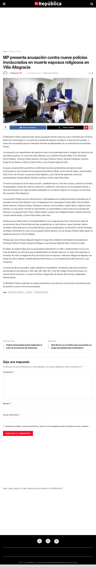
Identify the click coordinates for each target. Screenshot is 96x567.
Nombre (7, 403)
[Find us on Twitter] (56, 541)
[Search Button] (91, 4)
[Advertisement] (48, 28)
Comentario (9, 372)
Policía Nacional (41, 292)
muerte (29, 292)
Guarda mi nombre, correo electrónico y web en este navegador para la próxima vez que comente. (47, 426)
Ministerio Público (15, 51)
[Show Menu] (4, 4)
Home (5, 51)
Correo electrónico (12, 415)
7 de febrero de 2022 (33, 73)
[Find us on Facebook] (39, 541)
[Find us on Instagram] (48, 541)
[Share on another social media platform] (91, 128)
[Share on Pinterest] (86, 128)
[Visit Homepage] (48, 3)
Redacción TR (16, 73)
